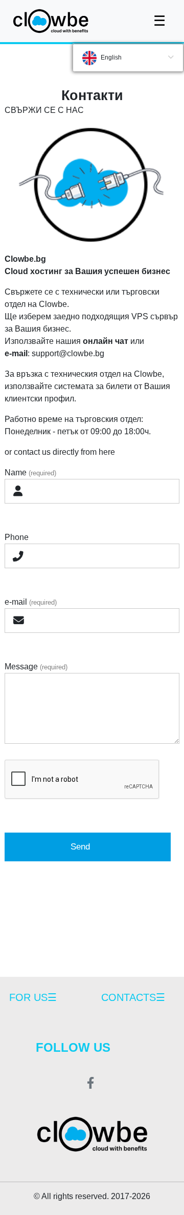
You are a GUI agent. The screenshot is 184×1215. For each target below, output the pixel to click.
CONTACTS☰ (133, 997)
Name (30, 472)
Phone (17, 537)
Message (36, 666)
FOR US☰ (33, 997)
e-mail (31, 601)
